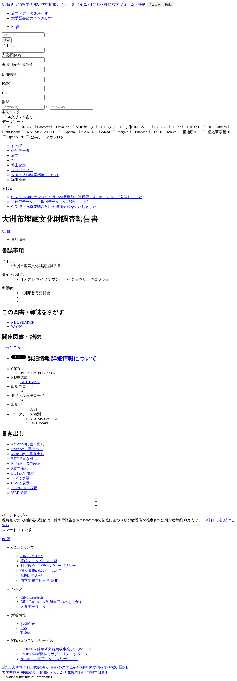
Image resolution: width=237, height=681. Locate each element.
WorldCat (18, 327)
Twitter (25, 632)
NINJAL (193, 127)
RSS (23, 628)
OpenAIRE (15, 137)
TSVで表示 (20, 478)
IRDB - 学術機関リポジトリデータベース (54, 654)
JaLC (11, 127)
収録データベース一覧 (38, 561)
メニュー (154, 4)
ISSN (6, 84)
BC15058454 (30, 382)
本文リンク (11, 112)
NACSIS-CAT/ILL (41, 132)
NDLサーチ (85, 127)
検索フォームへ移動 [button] (129, 4)
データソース (13, 122)
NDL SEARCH (23, 322)
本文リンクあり (19, 117)
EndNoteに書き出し (27, 449)
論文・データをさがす (29, 13)
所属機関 (9, 74)
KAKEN (88, 132)
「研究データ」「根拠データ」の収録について (50, 202)
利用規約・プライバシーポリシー (48, 566)
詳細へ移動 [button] (102, 4)
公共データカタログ (47, 137)
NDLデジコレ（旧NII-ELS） (124, 127)
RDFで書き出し (24, 459)
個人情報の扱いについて (40, 571)
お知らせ (27, 624)
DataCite (62, 127)
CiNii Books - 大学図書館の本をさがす (51, 602)
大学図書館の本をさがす (31, 18)
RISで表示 (19, 468)
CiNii (6, 231)
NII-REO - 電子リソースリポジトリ (49, 659)
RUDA (159, 127)
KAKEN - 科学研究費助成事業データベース (56, 649)
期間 (5, 102)
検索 (168, 4)
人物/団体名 (11, 55)
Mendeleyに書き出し (27, 454)
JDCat (175, 127)
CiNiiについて (31, 556)
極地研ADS (192, 132)
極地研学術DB (219, 132)
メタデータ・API (34, 606)
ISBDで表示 (21, 493)
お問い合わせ (31, 575)
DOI (5, 93)
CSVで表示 (20, 483)
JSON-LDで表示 (24, 488)
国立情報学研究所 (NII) (39, 580)
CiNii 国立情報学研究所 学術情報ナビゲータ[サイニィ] (47, 4)
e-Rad (105, 132)
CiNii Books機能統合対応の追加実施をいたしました (53, 207)
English (16, 27)
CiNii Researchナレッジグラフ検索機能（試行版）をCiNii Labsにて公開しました (76, 197)
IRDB (26, 127)
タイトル (9, 45)
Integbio (122, 132)
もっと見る (11, 347)
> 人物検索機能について (39, 175)
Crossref (43, 127)
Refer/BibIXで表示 (26, 464)
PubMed (141, 132)
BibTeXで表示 (22, 473)
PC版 (6, 539)
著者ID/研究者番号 (17, 65)
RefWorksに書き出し (27, 444)
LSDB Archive (165, 132)
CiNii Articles (217, 127)
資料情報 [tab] (18, 239)
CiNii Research (31, 597)
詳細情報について (74, 358)
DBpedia (68, 132)
